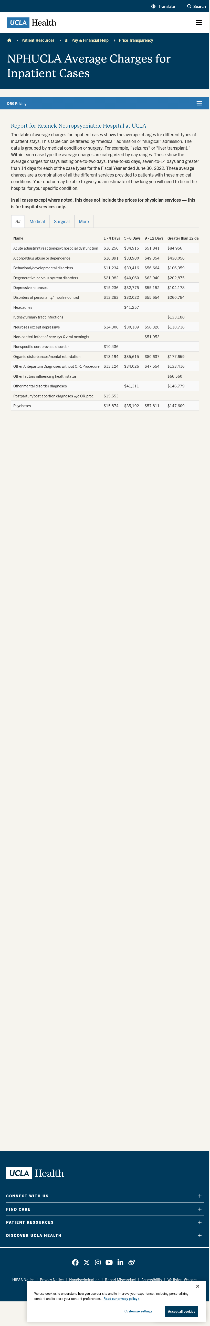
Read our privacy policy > (121, 1298)
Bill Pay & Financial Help (87, 40)
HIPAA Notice (23, 1279)
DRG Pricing (16, 103)
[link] (75, 1262)
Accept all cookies (181, 1311)
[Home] (9, 40)
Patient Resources (38, 40)
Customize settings (138, 1311)
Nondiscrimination (84, 1279)
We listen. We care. (182, 1279)
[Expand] (200, 1196)
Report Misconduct (120, 1279)
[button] (163, 6)
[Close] (197, 1286)
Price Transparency (136, 40)
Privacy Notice (52, 1279)
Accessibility (151, 1279)
